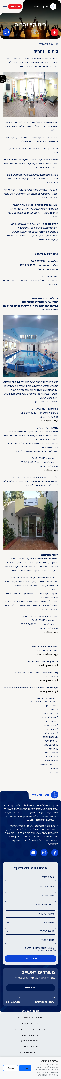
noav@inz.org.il (49, 421)
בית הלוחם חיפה (20, 1029)
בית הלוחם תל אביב (38, 1029)
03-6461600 (30, 987)
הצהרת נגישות (24, 1018)
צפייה (25, 1068)
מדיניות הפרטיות (30, 1011)
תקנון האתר (37, 1018)
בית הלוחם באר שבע (30, 1041)
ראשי (57, 44)
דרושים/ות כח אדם (30, 1024)
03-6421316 (13, 1002)
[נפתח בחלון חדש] (54, 852)
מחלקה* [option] (49, 922)
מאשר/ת (10, 1068)
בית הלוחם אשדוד (30, 1047)
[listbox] (30, 923)
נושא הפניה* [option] (46, 931)
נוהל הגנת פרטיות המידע (30, 1052)
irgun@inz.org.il (44, 1002)
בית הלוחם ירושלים (30, 1035)
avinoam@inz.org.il (47, 654)
